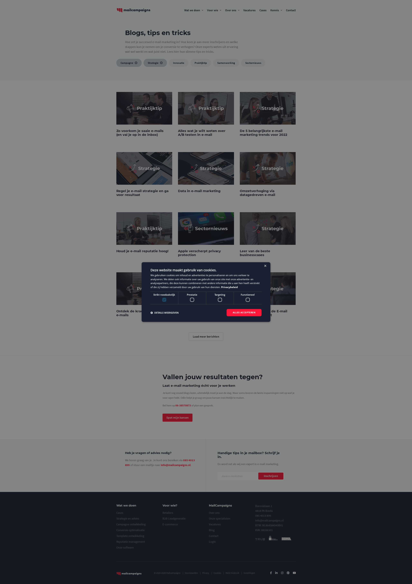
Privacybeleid (229, 287)
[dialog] (206, 292)
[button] (164, 312)
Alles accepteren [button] (244, 312)
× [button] (265, 266)
